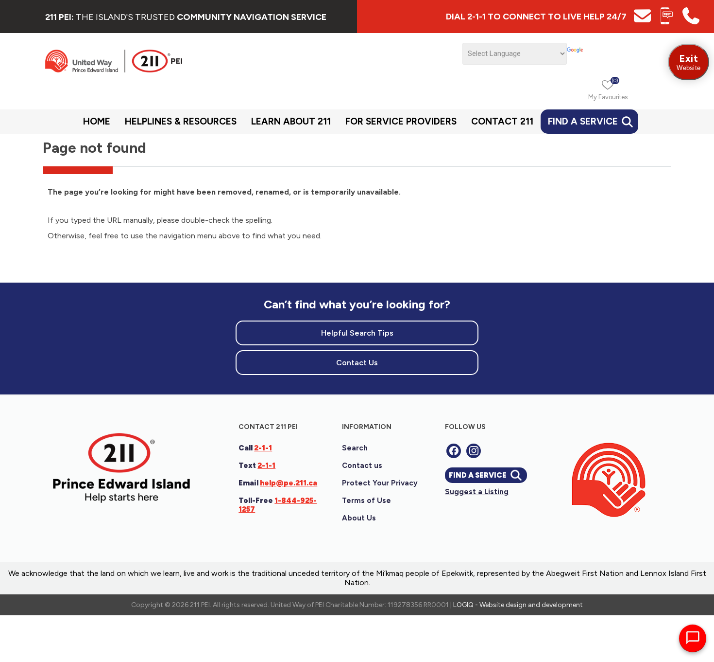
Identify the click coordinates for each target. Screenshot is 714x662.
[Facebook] (453, 451)
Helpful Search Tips (357, 333)
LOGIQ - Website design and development (518, 605)
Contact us (362, 465)
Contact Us (357, 362)
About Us (359, 518)
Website (688, 62)
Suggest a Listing (477, 491)
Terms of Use (366, 500)
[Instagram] (473, 451)
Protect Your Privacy (380, 483)
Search (355, 448)
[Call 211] (690, 21)
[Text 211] (666, 21)
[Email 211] (642, 21)
